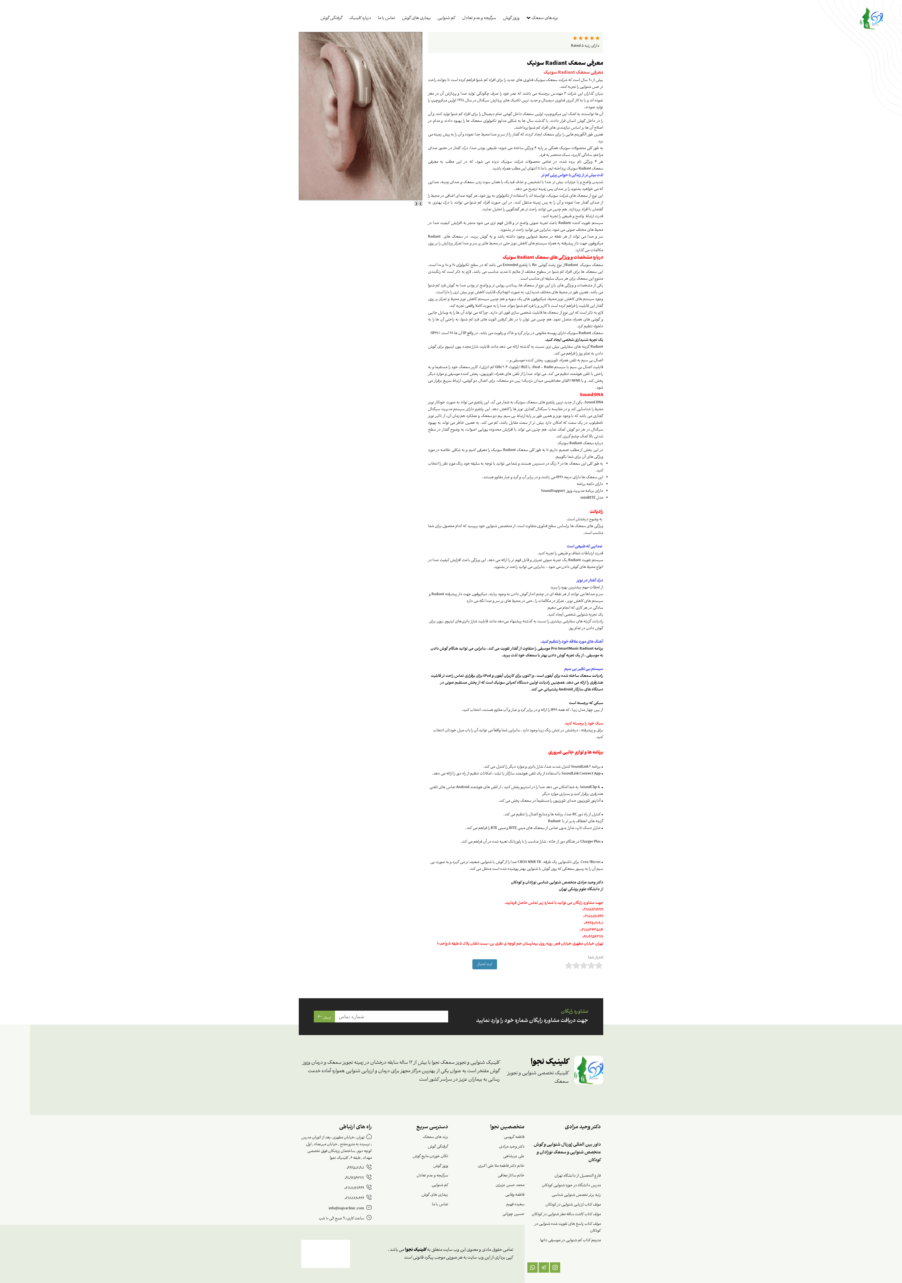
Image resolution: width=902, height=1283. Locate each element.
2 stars (576, 965)
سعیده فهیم (515, 1204)
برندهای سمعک (544, 18)
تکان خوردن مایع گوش (430, 1156)
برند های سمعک (435, 1137)
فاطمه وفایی (515, 1194)
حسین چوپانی (513, 1214)
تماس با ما (386, 18)
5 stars (599, 965)
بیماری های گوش (416, 18)
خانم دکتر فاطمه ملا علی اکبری (501, 1166)
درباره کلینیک (360, 18)
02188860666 (355, 1198)
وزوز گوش (511, 18)
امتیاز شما (595, 957)
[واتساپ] (532, 1267)
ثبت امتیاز (484, 964)
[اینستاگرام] (555, 1267)
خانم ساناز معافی (511, 1175)
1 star (569, 965)
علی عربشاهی (514, 1156)
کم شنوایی (446, 18)
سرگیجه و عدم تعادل (479, 18)
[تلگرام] (544, 1267)
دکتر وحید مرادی (512, 1146)
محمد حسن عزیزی (510, 1185)
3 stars (584, 965)
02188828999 (354, 1188)
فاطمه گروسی (514, 1137)
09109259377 (355, 1178)
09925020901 (355, 1168)
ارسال (326, 1017)
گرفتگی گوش (331, 18)
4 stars (591, 965)
